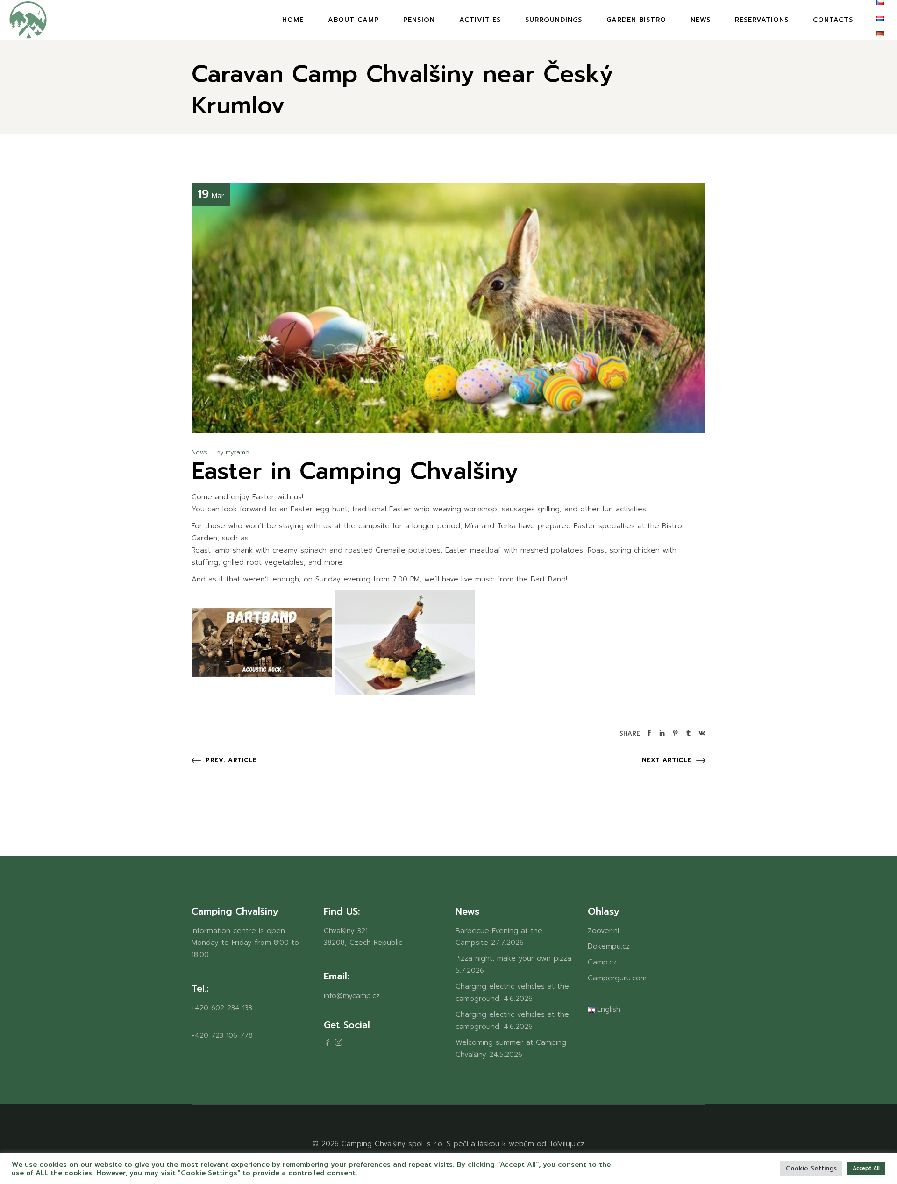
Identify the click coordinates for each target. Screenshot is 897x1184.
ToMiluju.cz (566, 1144)
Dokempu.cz (609, 946)
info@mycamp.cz (352, 996)
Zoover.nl (603, 931)
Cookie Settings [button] (811, 1168)
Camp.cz (602, 962)
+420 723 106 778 (222, 1035)
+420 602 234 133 (222, 1008)
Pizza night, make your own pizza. (514, 958)
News (199, 452)
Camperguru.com (617, 978)
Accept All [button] (866, 1168)
